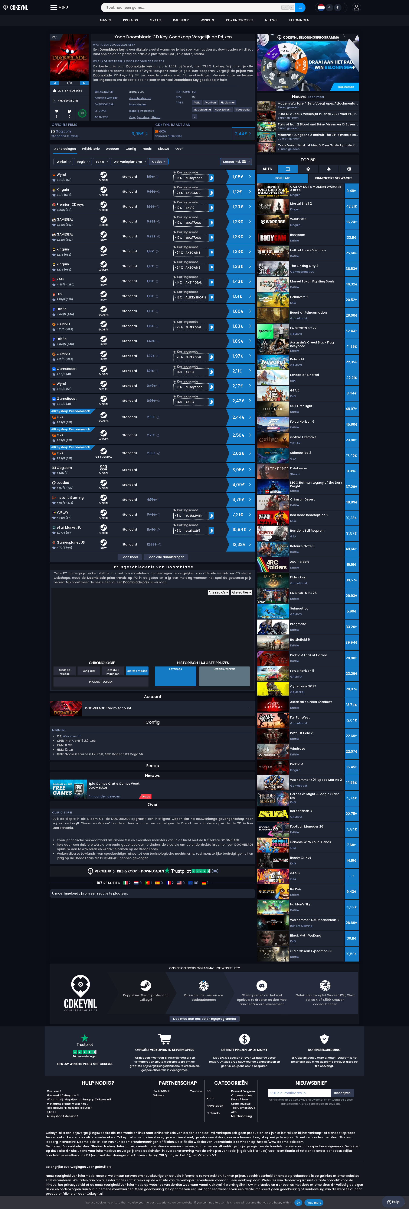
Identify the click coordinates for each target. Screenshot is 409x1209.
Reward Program (243, 1091)
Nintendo (213, 1113)
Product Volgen (100, 682)
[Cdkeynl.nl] (15, 7)
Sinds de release (64, 671)
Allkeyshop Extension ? (63, 1116)
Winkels (158, 1095)
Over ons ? (54, 1091)
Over (179, 149)
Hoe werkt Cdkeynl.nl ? (63, 1095)
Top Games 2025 (243, 1108)
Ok (298, 1202)
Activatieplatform (128, 162)
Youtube (196, 1091)
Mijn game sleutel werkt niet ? (67, 1104)
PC (209, 1091)
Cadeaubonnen (242, 1095)
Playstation (215, 1106)
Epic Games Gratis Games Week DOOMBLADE (114, 785)
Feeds (147, 149)
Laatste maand (137, 671)
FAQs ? (51, 1112)
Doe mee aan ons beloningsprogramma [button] (204, 1019)
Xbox (210, 1098)
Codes (157, 162)
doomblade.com (140, 98)
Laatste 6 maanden (113, 671)
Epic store (143, 117)
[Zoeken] (300, 7)
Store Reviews (241, 1104)
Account (112, 149)
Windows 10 (72, 736)
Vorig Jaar (88, 671)
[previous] (54, 83)
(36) (214, 871)
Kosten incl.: (232, 162)
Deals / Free (239, 1099)
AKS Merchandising (241, 1114)
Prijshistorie (91, 149)
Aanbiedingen (65, 149)
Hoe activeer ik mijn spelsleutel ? (69, 1108)
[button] (356, 7)
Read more (314, 1202)
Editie (100, 162)
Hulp (395, 1202)
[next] (84, 83)
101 (196, 883)
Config (131, 149)
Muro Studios (137, 104)
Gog (132, 117)
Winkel (62, 162)
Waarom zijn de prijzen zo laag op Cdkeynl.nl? (79, 1099)
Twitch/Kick (161, 1091)
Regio (81, 162)
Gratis (146, 796)
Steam (155, 117)
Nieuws (163, 149)
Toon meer (129, 557)
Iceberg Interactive (141, 111)
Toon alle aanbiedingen (165, 557)
